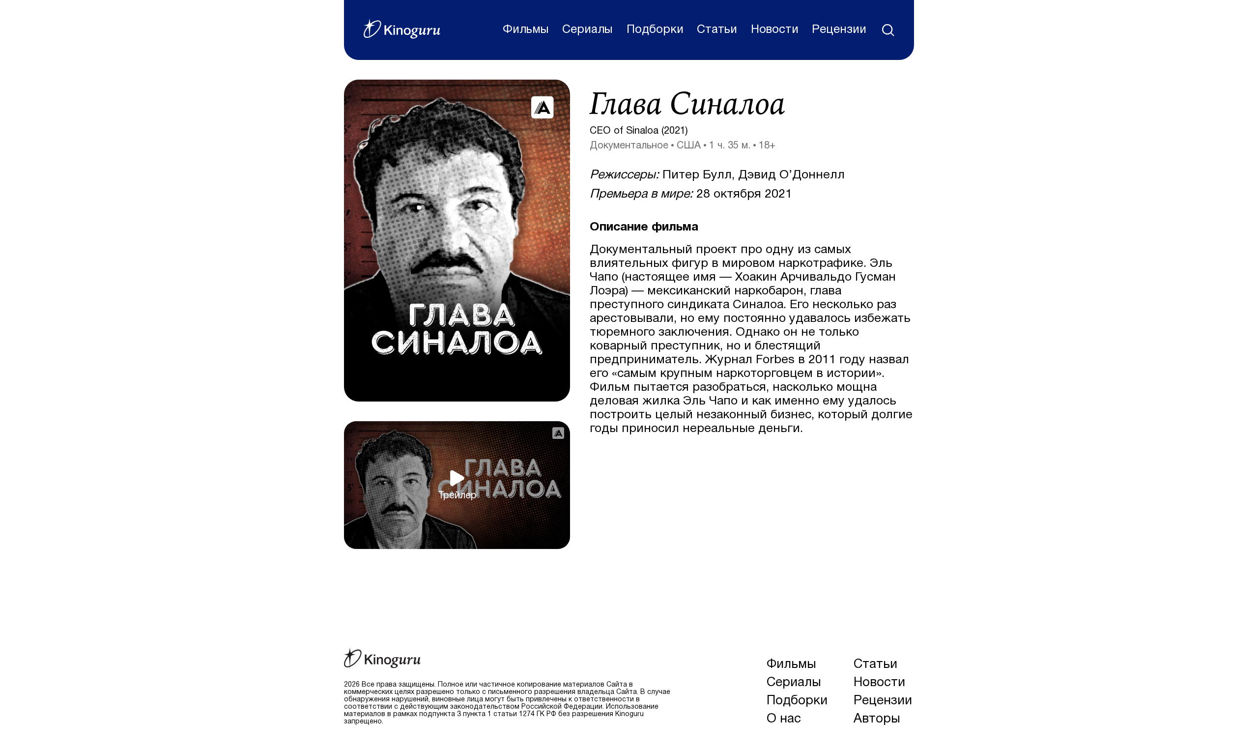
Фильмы (526, 30)
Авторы (877, 719)
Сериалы (587, 30)
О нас (784, 719)
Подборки (655, 30)
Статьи (717, 30)
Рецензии (839, 30)
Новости (775, 30)
